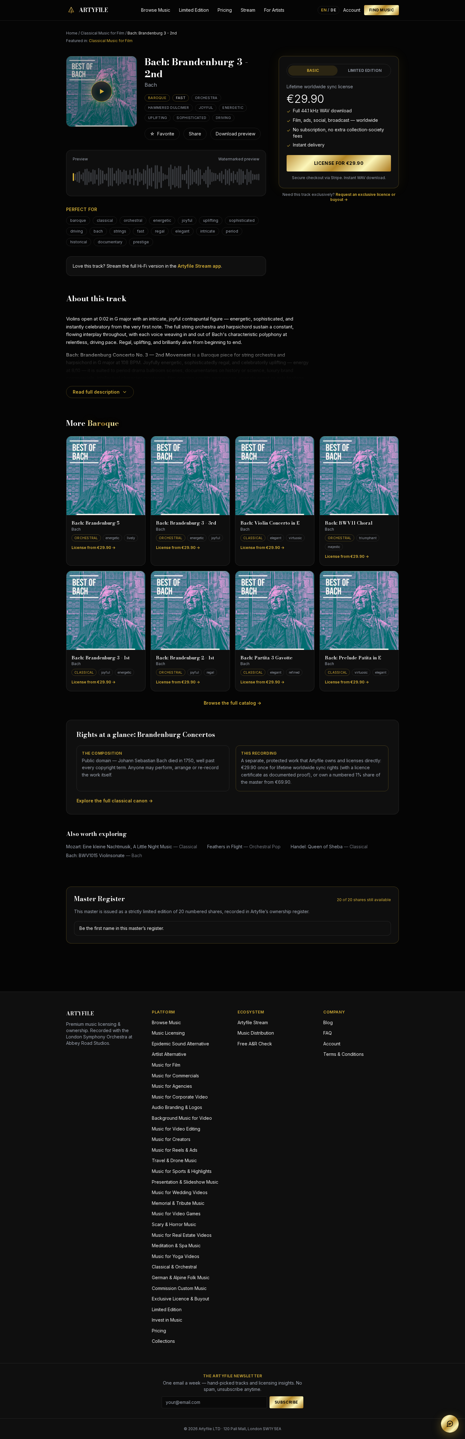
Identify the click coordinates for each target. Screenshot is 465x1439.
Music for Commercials (175, 1075)
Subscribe (286, 1402)
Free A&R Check (255, 1043)
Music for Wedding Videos (180, 1192)
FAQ (327, 1033)
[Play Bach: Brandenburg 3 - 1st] (105, 610)
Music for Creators (171, 1139)
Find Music (381, 10)
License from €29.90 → (93, 547)
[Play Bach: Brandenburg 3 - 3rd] (190, 475)
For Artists (274, 10)
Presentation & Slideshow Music (185, 1182)
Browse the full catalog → (232, 703)
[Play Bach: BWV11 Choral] (359, 475)
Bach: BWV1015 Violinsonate (104, 855)
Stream (248, 10)
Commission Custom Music (179, 1288)
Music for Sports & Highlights (182, 1171)
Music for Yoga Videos (175, 1256)
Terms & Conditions (343, 1054)
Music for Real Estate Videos (182, 1235)
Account (351, 10)
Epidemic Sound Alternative (180, 1043)
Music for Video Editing (176, 1128)
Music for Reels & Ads (174, 1150)
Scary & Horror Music (174, 1224)
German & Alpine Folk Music (180, 1277)
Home (72, 33)
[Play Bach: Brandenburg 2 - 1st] (190, 610)
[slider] (166, 177)
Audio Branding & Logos (177, 1107)
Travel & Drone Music (174, 1160)
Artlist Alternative (169, 1054)
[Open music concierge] (450, 1424)
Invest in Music (167, 1320)
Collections (163, 1341)
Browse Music (155, 10)
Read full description (96, 392)
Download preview (235, 133)
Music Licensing (168, 1033)
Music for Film (166, 1065)
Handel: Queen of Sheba (329, 846)
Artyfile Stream (253, 1022)
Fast (180, 98)
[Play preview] (101, 91)
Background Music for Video (182, 1118)
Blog (328, 1022)
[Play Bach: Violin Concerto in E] (274, 475)
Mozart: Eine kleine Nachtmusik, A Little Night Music (131, 846)
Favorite (162, 133)
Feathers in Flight (244, 846)
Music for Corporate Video (180, 1096)
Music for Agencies (172, 1086)
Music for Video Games (176, 1213)
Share (195, 133)
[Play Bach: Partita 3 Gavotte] (274, 610)
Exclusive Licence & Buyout (180, 1298)
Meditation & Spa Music (176, 1245)
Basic (313, 70)
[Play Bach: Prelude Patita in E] (359, 610)
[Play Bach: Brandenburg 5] (105, 475)
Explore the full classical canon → (115, 800)
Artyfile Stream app (199, 266)
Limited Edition (194, 10)
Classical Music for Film (102, 33)
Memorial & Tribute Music (178, 1203)
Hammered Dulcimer (168, 107)
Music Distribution (256, 1033)
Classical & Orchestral (174, 1266)
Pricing (225, 10)
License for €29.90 (338, 163)
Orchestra (206, 98)
